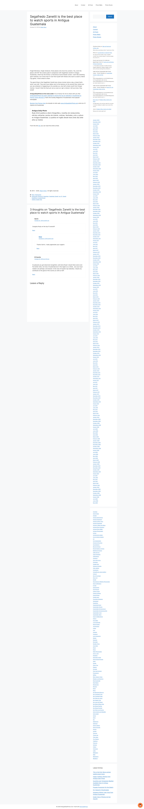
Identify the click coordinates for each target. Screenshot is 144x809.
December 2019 (96, 186)
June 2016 (95, 267)
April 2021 (95, 155)
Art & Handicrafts (97, 541)
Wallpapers (95, 752)
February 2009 (96, 438)
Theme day (95, 735)
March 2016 (95, 273)
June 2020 (95, 174)
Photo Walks (99, 5)
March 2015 (95, 296)
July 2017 (95, 242)
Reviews (95, 686)
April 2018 (95, 225)
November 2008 (97, 444)
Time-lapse (95, 737)
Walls (94, 754)
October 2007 (96, 469)
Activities (95, 511)
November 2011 (96, 374)
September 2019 (97, 192)
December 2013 (96, 326)
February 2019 (96, 205)
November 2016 (96, 258)
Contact (83, 5)
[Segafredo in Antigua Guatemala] (58, 67)
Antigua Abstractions (98, 517)
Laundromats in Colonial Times (105, 52)
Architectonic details (98, 535)
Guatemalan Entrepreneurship (100, 610)
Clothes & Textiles (97, 566)
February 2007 (96, 485)
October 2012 (96, 353)
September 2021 (97, 145)
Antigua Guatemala (97, 523)
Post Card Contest (97, 671)
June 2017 (95, 244)
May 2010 (95, 409)
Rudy (40, 237)
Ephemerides (96, 587)
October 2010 (96, 399)
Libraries (95, 632)
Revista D (40, 196)
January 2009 (96, 440)
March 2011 (95, 390)
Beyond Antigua (96, 546)
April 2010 (95, 411)
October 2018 (96, 213)
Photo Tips (95, 665)
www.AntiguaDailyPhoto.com (69, 103)
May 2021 (95, 153)
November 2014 (96, 304)
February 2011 (96, 392)
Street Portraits (96, 727)
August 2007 (96, 473)
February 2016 (96, 275)
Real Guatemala (96, 680)
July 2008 (95, 452)
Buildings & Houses (97, 550)
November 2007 (96, 467)
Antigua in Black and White (99, 525)
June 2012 (95, 361)
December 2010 (96, 396)
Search (110, 16)
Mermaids (95, 642)
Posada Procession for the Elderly (103, 787)
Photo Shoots (108, 5)
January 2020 (96, 184)
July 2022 (95, 125)
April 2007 (95, 481)
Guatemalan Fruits (97, 612)
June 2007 (95, 477)
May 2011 (95, 386)
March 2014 (95, 320)
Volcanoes (95, 748)
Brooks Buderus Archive (98, 548)
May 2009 (95, 432)
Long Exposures (97, 636)
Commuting (95, 570)
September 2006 (97, 495)
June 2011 (95, 384)
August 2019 (96, 193)
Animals (95, 515)
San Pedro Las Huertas (98, 710)
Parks (94, 661)
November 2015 (96, 281)
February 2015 (96, 298)
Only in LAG (96, 653)
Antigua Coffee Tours (98, 521)
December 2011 (96, 372)
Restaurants (38, 194)
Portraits (95, 669)
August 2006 (96, 497)
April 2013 (95, 341)
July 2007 (95, 475)
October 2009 (96, 423)
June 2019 (95, 197)
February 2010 (96, 415)
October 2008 (96, 446)
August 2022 (96, 124)
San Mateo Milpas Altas (98, 704)
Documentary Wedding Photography (101, 581)
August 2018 (96, 217)
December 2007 (96, 465)
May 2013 (95, 339)
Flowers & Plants (97, 593)
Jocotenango (96, 626)
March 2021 (95, 157)
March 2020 (96, 180)
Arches (94, 533)
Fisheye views (96, 591)
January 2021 (96, 160)
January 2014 (96, 324)
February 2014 (96, 322)
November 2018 (96, 211)
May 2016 (95, 269)
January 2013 (96, 347)
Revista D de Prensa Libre (38, 103)
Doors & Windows (97, 583)
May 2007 (95, 479)
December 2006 (96, 489)
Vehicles (95, 745)
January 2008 (96, 464)
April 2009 (95, 434)
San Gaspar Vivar (97, 700)
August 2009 (96, 427)
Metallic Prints (96, 644)
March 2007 (96, 483)
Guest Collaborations (98, 616)
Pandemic (95, 655)
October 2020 (96, 166)
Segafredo (46, 196)
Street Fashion (96, 725)
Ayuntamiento (96, 544)
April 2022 (95, 131)
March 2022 (96, 133)
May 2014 (95, 316)
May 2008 (95, 456)
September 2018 (97, 215)
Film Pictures (96, 589)
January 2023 (96, 120)
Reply (33, 230)
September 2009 (97, 425)
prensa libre (35, 196)
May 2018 (95, 223)
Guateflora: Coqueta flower (38, 198)
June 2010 (95, 407)
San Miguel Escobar (97, 708)
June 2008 (95, 454)
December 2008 (96, 442)
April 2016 (95, 271)
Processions (96, 673)
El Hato (94, 585)
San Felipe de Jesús (97, 698)
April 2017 (95, 248)
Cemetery (95, 558)
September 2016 (97, 261)
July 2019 (95, 195)
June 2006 (95, 500)
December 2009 (96, 419)
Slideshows (95, 721)
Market (94, 638)
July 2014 (95, 312)
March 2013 (95, 343)
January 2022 (96, 137)
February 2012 (96, 368)
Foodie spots (96, 597)
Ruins (94, 690)
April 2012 (95, 364)
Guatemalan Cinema (97, 607)
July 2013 (95, 335)
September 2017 (97, 238)
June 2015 (95, 291)
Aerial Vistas (96, 513)
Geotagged (95, 601)
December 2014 (96, 302)
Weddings (95, 758)
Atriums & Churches (97, 542)
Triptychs (95, 743)
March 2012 (95, 366)
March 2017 (95, 250)
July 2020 (95, 172)
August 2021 (96, 147)
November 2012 (96, 351)
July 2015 (95, 289)
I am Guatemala (96, 622)
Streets (94, 729)
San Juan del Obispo (98, 702)
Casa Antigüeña (96, 554)
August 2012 (96, 357)
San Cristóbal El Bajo (98, 696)
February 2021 (96, 158)
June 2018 (95, 221)
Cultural (95, 574)
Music (94, 647)
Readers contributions (98, 678)
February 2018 (96, 228)
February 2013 (96, 345)
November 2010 (96, 397)
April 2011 (95, 388)
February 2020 (96, 182)
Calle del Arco (96, 552)
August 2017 (96, 240)
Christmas (95, 562)
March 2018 (95, 226)
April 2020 (95, 178)
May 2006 (95, 502)
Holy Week (95, 620)
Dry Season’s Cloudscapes (101, 790)
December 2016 (96, 256)
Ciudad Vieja (96, 564)
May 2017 (95, 246)
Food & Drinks (96, 595)
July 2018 (95, 219)
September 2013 (97, 331)
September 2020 (97, 168)
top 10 (60, 196)
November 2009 (97, 421)
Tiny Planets (96, 739)
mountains (95, 645)
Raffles (94, 675)
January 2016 (96, 277)
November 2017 (96, 234)
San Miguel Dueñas (97, 706)
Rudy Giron (43, 191)
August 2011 (96, 380)
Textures (95, 733)
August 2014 (96, 310)
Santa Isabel (96, 713)
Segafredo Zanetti (53, 196)
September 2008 (97, 448)
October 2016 (96, 260)
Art (93, 539)
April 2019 (95, 201)
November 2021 (96, 141)
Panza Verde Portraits (98, 659)
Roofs (94, 688)
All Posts (90, 5)
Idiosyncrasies (96, 624)
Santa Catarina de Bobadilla (99, 712)
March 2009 (96, 436)
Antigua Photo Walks (98, 529)
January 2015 (96, 300)
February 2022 (96, 135)
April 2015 (95, 294)
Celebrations (96, 556)
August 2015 (96, 287)
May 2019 (95, 199)
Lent (94, 630)
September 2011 (97, 378)
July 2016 (95, 265)
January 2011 (96, 394)
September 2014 (97, 308)
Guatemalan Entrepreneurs (99, 609)
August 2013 (96, 333)
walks (94, 750)
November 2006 (97, 491)
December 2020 (96, 162)
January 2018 (96, 230)
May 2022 (95, 129)
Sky (94, 719)
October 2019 (96, 190)
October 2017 (96, 236)
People (94, 663)
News (33, 194)
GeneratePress (84, 806)
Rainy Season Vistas (97, 677)
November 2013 (96, 328)
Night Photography (97, 651)
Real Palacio (95, 682)
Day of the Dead (97, 576)
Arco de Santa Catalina (98, 537)
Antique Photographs (98, 531)
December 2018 (96, 209)
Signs (94, 717)
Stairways (95, 723)
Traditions (95, 741)
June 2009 (95, 431)
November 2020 (97, 164)
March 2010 (95, 413)
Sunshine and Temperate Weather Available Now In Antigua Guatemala (103, 783)
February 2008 (96, 462)
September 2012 (97, 355)
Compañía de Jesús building (99, 572)
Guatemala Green (97, 605)
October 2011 (96, 376)
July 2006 (95, 499)
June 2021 (95, 151)
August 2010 (96, 403)
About (76, 5)
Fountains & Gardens (98, 599)
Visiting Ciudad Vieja (37, 199)
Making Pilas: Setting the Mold (104, 109)
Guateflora (95, 603)
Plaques (95, 667)
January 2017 (96, 254)
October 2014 (96, 306)
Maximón (95, 640)
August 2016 (96, 263)
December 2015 (96, 279)
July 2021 (95, 149)
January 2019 (96, 207)
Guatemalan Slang (97, 614)
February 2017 (96, 252)
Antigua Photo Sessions (98, 527)
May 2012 (95, 363)
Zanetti (64, 196)
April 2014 (95, 318)
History (94, 618)
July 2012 (95, 359)
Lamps (94, 628)
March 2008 (96, 460)
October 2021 (96, 143)
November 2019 (96, 188)
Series (94, 715)
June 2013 (95, 337)
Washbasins (95, 756)
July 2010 (95, 405)
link (39, 125)
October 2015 (96, 283)
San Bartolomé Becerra (98, 692)
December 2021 (96, 139)
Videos (94, 746)
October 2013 (96, 329)
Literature (95, 634)
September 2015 (97, 285)
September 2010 (97, 401)
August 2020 (96, 170)
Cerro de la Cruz (97, 560)
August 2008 (96, 450)
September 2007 (97, 471)
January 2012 (96, 370)
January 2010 (96, 417)
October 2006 (96, 493)
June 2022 (95, 127)
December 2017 (96, 232)
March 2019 (95, 203)
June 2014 (95, 314)
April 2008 (95, 458)
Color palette (96, 568)
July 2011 (95, 382)
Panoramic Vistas (97, 657)
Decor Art (95, 577)
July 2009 (95, 429)
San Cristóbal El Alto (97, 694)
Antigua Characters (97, 519)
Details (94, 579)
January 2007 (96, 487)
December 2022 (96, 122)
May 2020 (95, 176)
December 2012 (96, 349)
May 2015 (95, 293)
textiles (94, 731)
